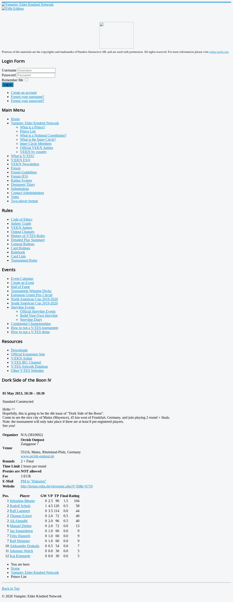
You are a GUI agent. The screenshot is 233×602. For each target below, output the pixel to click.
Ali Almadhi (19, 521)
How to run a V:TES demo (30, 332)
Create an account (24, 92)
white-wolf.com (218, 52)
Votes (15, 197)
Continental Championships (31, 324)
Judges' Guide (21, 223)
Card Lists (18, 256)
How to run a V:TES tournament (34, 328)
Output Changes (22, 232)
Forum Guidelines (24, 172)
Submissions (20, 189)
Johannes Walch (21, 551)
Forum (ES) (19, 176)
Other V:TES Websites (27, 370)
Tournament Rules (24, 260)
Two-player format (24, 201)
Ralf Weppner (20, 541)
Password (9, 75)
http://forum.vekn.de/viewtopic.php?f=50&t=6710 (57, 486)
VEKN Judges (21, 228)
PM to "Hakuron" (33, 481)
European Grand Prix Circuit (31, 295)
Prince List (27, 131)
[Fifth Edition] (13, 8)
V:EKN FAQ (20, 160)
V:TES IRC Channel (26, 362)
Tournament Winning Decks (31, 291)
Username (9, 70)
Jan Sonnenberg (21, 531)
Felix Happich (20, 536)
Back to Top (11, 588)
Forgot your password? (27, 101)
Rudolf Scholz (20, 506)
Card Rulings (20, 248)
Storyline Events (23, 307)
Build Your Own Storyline (39, 315)
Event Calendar (22, 279)
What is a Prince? (32, 127)
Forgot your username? (27, 97)
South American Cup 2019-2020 (34, 303)
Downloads (19, 350)
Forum (15, 168)
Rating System (21, 180)
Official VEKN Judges (36, 148)
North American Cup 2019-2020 (34, 299)
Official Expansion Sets (28, 354)
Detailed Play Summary (28, 240)
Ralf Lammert (20, 511)
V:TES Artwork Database (29, 366)
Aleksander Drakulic (25, 546)
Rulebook (18, 252)
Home (15, 119)
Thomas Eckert (21, 516)
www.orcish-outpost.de (37, 456)
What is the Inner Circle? (38, 139)
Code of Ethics (21, 219)
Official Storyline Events (38, 311)
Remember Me (12, 80)
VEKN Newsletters (25, 164)
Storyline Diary (31, 319)
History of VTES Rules (28, 236)
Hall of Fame (20, 287)
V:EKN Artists (21, 358)
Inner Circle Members (35, 143)
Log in (8, 84)
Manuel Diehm (20, 526)
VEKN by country (33, 152)
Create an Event (22, 283)
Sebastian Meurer (22, 501)
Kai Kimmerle (20, 556)
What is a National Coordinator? (43, 135)
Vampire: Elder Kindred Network (35, 123)
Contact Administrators (27, 193)
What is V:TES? (22, 156)
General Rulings (22, 244)
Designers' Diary (23, 184)
